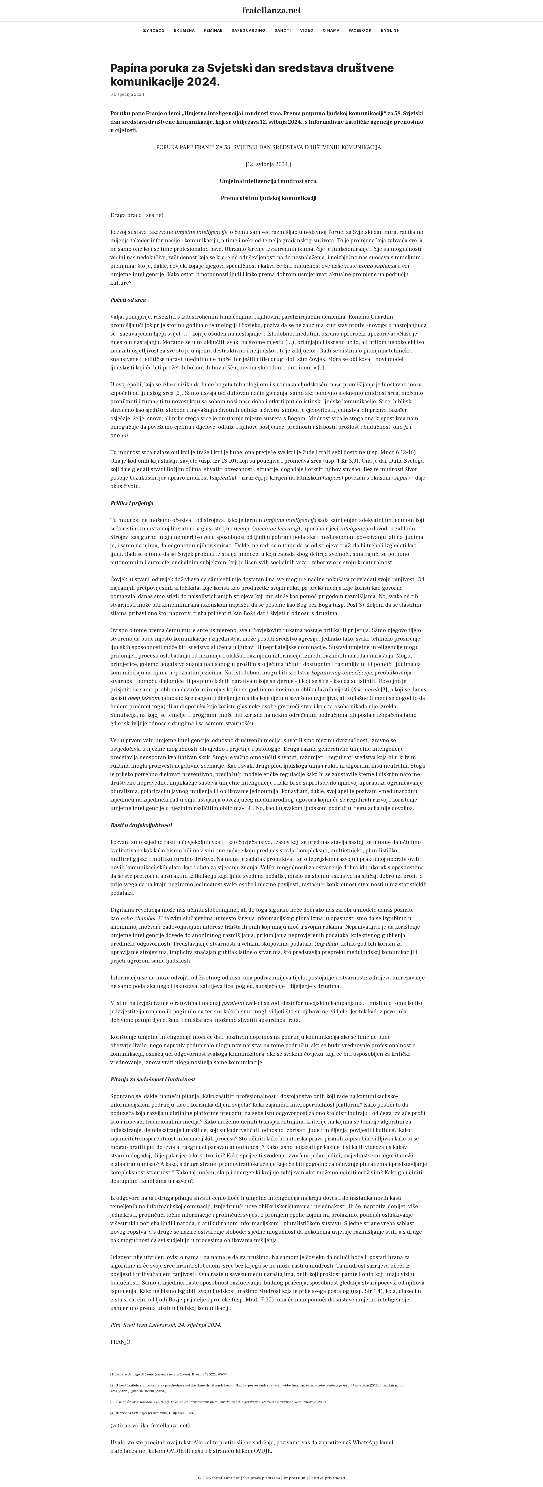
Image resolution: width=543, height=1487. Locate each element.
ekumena (184, 30)
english (390, 30)
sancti (283, 30)
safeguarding (249, 30)
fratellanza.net (271, 10)
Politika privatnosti (327, 1478)
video (307, 30)
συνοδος (154, 30)
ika (144, 1425)
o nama (331, 30)
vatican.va (125, 1425)
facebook (360, 30)
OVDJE (175, 1451)
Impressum (294, 1478)
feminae (213, 30)
